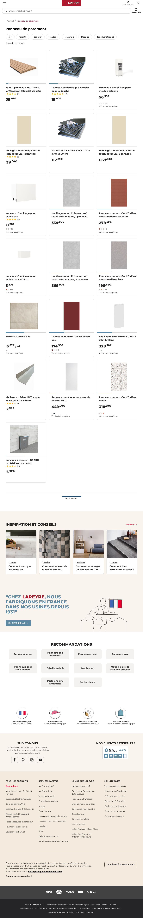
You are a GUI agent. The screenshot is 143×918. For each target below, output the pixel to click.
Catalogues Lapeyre (114, 816)
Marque (85, 37)
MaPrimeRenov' (46, 791)
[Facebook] (14, 759)
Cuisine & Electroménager (18, 799)
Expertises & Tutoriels (114, 801)
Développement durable (83, 809)
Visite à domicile (47, 796)
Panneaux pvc (120, 654)
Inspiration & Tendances (115, 791)
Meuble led (87, 668)
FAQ (119, 908)
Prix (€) (22, 37)
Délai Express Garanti (49, 836)
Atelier (42, 806)
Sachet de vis (88, 682)
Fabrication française (82, 799)
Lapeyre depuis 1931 (81, 786)
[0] (138, 3)
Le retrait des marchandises (52, 821)
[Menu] (4, 3)
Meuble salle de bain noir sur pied (120, 668)
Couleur (38, 37)
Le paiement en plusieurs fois (53, 816)
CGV (42, 905)
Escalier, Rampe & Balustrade (20, 809)
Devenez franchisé (80, 819)
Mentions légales (82, 905)
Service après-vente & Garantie (53, 841)
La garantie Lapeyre (99, 905)
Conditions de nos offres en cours (60, 905)
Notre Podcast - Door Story (85, 829)
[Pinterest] (23, 759)
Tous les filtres (104, 37)
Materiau (69, 37)
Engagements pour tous (83, 804)
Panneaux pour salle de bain (23, 668)
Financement (45, 811)
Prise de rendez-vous (114, 811)
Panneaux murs (23, 654)
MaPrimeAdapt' (46, 786)
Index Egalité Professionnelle (103, 908)
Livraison (43, 826)
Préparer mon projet (114, 796)
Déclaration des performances (60, 912)
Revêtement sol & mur (17, 827)
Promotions (11, 786)
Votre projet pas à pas (115, 786)
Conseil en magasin (48, 801)
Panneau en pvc (87, 654)
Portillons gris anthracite (55, 682)
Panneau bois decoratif (55, 654)
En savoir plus (16, 623)
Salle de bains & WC (15, 804)
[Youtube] (40, 759)
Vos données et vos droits (67, 908)
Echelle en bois (55, 668)
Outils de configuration (115, 806)
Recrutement (78, 814)
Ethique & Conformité (84, 912)
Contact (112, 905)
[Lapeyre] (71, 3)
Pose (41, 831)
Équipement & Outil (15, 832)
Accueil (10, 21)
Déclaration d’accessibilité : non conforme (37, 908)
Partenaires (85, 908)
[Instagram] (32, 759)
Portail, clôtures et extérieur (19, 822)
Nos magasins (78, 824)
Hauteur (53, 37)
